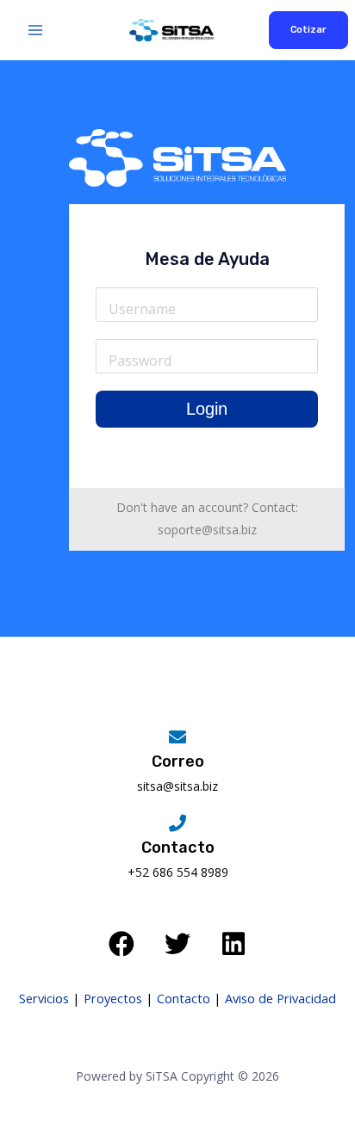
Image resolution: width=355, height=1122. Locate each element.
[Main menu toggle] (35, 30)
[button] (308, 30)
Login (206, 408)
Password (140, 360)
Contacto (183, 998)
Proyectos (113, 998)
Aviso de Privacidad (280, 998)
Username (142, 308)
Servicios (44, 998)
